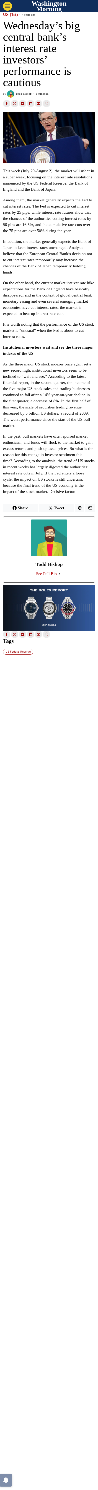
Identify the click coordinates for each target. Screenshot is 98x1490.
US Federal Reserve (18, 651)
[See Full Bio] (59, 574)
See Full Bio (46, 573)
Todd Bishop (24, 93)
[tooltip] (6, 103)
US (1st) (10, 14)
